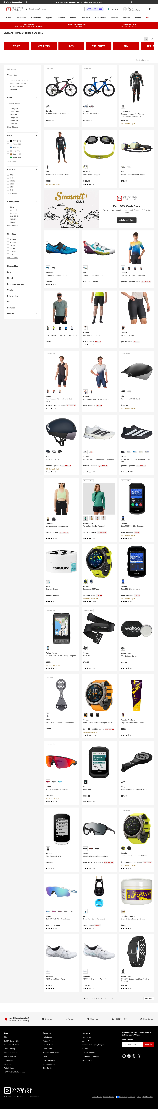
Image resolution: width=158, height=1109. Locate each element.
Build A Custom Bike (11, 1041)
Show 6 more (12, 161)
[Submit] (26, 9)
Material (10, 313)
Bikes (6, 1037)
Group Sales (86, 1060)
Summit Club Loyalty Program (93, 1045)
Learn (45, 1056)
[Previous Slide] (26, 2)
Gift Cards (7, 1064)
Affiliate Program (88, 1052)
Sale (9, 272)
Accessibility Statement (91, 1056)
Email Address (127, 1040)
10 (106, 998)
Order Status (47, 1049)
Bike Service (47, 1068)
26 (112, 998)
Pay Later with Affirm (11, 1045)
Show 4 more (12, 193)
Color (9, 135)
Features (11, 307)
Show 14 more (12, 257)
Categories (12, 74)
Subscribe (149, 1044)
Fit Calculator (9, 1068)
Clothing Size (13, 201)
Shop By (11, 278)
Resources (47, 1033)
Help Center (47, 1037)
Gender (10, 289)
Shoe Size (11, 234)
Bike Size (11, 169)
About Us (85, 1041)
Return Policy (48, 1041)
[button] (95, 9)
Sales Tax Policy (49, 1060)
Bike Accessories (10, 1056)
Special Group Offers (51, 1052)
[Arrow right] (152, 39)
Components (8, 1060)
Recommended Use (15, 284)
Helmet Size (12, 266)
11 (107, 998)
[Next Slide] (131, 2)
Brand (9, 97)
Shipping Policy (49, 1064)
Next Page (148, 998)
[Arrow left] (146, 39)
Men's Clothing (9, 1049)
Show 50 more (12, 127)
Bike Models (12, 295)
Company (86, 1033)
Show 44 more (12, 225)
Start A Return (48, 1045)
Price (9, 301)
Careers (85, 1049)
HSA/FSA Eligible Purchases (14, 1072)
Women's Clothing (10, 1052)
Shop (6, 1033)
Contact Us (86, 1037)
